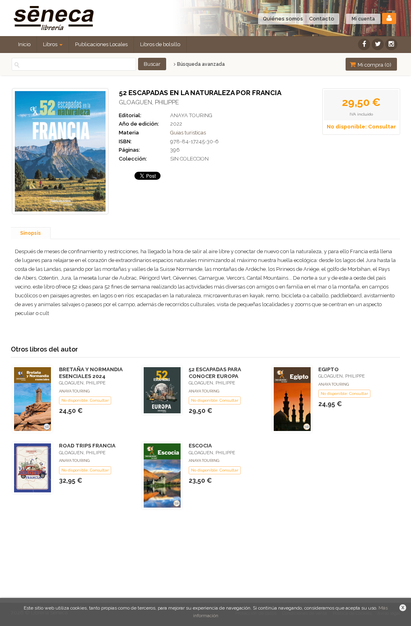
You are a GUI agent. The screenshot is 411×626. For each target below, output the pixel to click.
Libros (51, 44)
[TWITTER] (378, 44)
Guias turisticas (188, 133)
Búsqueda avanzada (200, 64)
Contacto (321, 19)
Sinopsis (30, 233)
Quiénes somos (283, 19)
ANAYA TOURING (191, 115)
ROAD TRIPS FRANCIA (87, 446)
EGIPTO (328, 369)
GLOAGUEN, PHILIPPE (149, 102)
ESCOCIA (200, 446)
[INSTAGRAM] (391, 44)
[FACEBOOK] (364, 44)
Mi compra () (373, 65)
